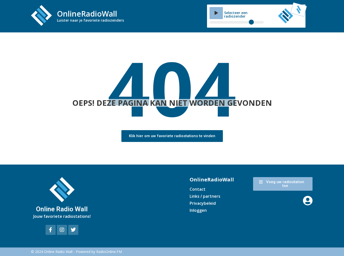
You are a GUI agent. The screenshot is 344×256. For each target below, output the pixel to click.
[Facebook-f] (51, 230)
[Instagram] (62, 230)
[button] (216, 13)
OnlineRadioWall (87, 14)
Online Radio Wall (62, 209)
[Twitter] (73, 230)
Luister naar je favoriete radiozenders (90, 20)
